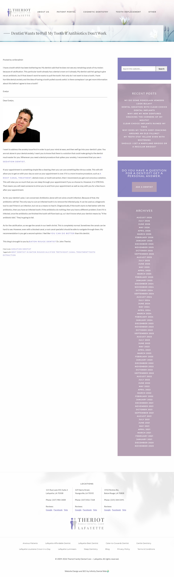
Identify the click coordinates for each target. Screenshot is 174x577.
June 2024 (144, 303)
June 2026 (144, 224)
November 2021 (144, 406)
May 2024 (144, 307)
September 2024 (144, 294)
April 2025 (144, 270)
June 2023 (144, 343)
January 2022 (144, 399)
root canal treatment (75, 252)
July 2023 (144, 340)
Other (152, 12)
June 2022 (144, 383)
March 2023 (144, 353)
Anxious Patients (30, 543)
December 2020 (144, 443)
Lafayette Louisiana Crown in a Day (34, 549)
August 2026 (144, 217)
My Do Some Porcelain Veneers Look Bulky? (144, 102)
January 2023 (144, 360)
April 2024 (144, 310)
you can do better (63, 233)
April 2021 (144, 429)
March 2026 (144, 234)
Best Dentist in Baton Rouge (27, 252)
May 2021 (144, 426)
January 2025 (144, 280)
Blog (107, 549)
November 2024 (144, 287)
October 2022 (144, 370)
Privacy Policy (123, 549)
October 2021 (144, 409)
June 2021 (144, 423)
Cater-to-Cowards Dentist (117, 543)
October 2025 (144, 250)
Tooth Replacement (128, 12)
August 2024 (144, 297)
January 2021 (144, 439)
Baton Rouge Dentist (42, 241)
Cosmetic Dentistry (95, 12)
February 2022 (144, 396)
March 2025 (144, 274)
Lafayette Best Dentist (88, 543)
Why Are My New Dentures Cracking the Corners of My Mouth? (144, 116)
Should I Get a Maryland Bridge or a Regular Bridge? (144, 145)
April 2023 (144, 350)
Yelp (66, 510)
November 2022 (144, 366)
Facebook (58, 510)
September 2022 (144, 373)
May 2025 (144, 267)
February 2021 (144, 436)
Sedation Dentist (21, 249)
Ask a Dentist (144, 187)
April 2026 (144, 231)
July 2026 (144, 221)
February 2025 (144, 277)
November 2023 (144, 327)
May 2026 (144, 227)
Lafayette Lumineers (67, 549)
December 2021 (144, 403)
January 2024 (144, 320)
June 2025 (144, 264)
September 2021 (144, 413)
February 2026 (144, 237)
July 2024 (144, 300)
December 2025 (144, 244)
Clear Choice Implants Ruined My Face (144, 125)
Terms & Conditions (146, 549)
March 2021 (144, 433)
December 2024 (144, 284)
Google (49, 510)
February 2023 (144, 356)
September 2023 (144, 333)
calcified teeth (53, 252)
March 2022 (144, 393)
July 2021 (144, 419)
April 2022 (144, 390)
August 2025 (144, 257)
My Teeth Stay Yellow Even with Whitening (144, 138)
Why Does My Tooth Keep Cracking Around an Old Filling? (144, 132)
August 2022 (144, 376)
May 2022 (144, 386)
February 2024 (144, 317)
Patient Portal (66, 12)
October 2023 (144, 330)
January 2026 (144, 241)
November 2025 (144, 247)
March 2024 (144, 313)
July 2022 (144, 380)
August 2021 (144, 416)
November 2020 (144, 446)
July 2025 (144, 260)
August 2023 (144, 337)
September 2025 (144, 254)
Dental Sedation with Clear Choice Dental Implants (144, 108)
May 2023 (144, 346)
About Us (43, 12)
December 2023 (144, 323)
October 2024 (144, 290)
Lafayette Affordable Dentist (58, 543)
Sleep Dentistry (91, 549)
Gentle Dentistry (143, 543)
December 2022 (144, 363)
